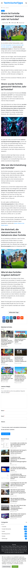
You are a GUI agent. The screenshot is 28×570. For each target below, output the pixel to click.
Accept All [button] (15, 566)
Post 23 (17, 550)
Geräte (3, 536)
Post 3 (10, 546)
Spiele (7, 7)
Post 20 (4, 550)
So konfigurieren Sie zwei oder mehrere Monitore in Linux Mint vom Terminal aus (18, 484)
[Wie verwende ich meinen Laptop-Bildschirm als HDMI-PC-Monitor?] (5, 500)
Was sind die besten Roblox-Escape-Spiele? (20, 340)
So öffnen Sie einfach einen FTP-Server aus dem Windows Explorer (18, 468)
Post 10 (12, 547)
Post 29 (22, 552)
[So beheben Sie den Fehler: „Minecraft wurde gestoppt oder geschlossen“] (7, 370)
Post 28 (17, 552)
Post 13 (25, 547)
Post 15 (8, 549)
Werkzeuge (4, 538)
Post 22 (8, 550)
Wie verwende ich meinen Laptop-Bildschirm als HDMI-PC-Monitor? (18, 500)
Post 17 (16, 549)
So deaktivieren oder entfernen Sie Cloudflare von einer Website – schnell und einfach (18, 476)
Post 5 (18, 546)
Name (3, 410)
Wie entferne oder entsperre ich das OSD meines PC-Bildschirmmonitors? (18, 515)
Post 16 (12, 549)
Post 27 (13, 552)
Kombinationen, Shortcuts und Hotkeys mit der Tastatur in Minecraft (20, 359)
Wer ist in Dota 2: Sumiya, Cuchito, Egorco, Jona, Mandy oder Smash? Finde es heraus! (7, 359)
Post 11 (16, 547)
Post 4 (14, 546)
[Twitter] (7, 317)
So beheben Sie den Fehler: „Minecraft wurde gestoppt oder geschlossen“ (7, 378)
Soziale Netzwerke (6, 529)
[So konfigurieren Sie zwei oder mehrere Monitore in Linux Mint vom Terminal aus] (5, 485)
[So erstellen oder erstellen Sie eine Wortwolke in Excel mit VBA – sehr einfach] (5, 445)
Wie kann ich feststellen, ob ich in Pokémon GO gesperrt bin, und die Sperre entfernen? (7, 341)
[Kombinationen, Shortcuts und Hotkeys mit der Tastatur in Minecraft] (21, 352)
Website (3, 421)
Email (3, 416)
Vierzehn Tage (14, 312)
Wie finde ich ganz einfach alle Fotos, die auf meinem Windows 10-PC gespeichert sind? (18, 492)
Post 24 (22, 550)
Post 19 (25, 549)
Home (3, 7)
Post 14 (3, 549)
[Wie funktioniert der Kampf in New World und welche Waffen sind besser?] (5, 452)
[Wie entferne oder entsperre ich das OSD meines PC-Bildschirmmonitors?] (5, 516)
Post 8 (4, 547)
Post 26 (8, 552)
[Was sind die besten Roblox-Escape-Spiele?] (21, 334)
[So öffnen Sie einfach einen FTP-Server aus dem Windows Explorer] (5, 469)
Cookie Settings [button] (6, 566)
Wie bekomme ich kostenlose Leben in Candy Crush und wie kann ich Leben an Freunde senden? (20, 378)
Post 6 (22, 546)
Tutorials (4, 526)
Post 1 (2, 546)
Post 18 (20, 549)
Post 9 (8, 547)
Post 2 (6, 546)
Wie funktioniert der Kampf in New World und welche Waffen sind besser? (18, 451)
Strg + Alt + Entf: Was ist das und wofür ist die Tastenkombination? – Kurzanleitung (18, 508)
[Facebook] (3, 317)
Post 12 (20, 547)
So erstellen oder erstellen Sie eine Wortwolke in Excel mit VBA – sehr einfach (18, 444)
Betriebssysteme (6, 533)
